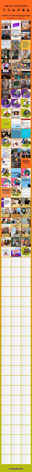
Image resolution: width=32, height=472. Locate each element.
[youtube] (28, 10)
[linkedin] (14, 10)
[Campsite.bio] (16, 468)
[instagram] (9, 10)
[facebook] (4, 10)
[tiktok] (19, 10)
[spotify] (23, 10)
